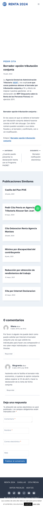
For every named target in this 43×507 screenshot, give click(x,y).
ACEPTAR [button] (28, 504)
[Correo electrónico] (34, 493)
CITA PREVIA (33, 482)
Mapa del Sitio (32, 498)
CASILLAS (21, 482)
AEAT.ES (30, 488)
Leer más (36, 504)
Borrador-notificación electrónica (35, 155)
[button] (38, 208)
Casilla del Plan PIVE (15, 190)
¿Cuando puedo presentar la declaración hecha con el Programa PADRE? (10, 158)
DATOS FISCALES (16, 488)
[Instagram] (19, 493)
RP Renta (20, 498)
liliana (13, 326)
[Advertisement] (21, 30)
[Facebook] (9, 493)
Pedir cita (9, 61)
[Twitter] (14, 493)
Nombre (8, 430)
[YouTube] (29, 493)
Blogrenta (17, 365)
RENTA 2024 (9, 482)
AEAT (15, 83)
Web (6, 453)
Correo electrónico (12, 442)
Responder (9, 354)
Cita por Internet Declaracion (20, 291)
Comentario (9, 419)
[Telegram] (24, 493)
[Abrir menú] (38, 4)
